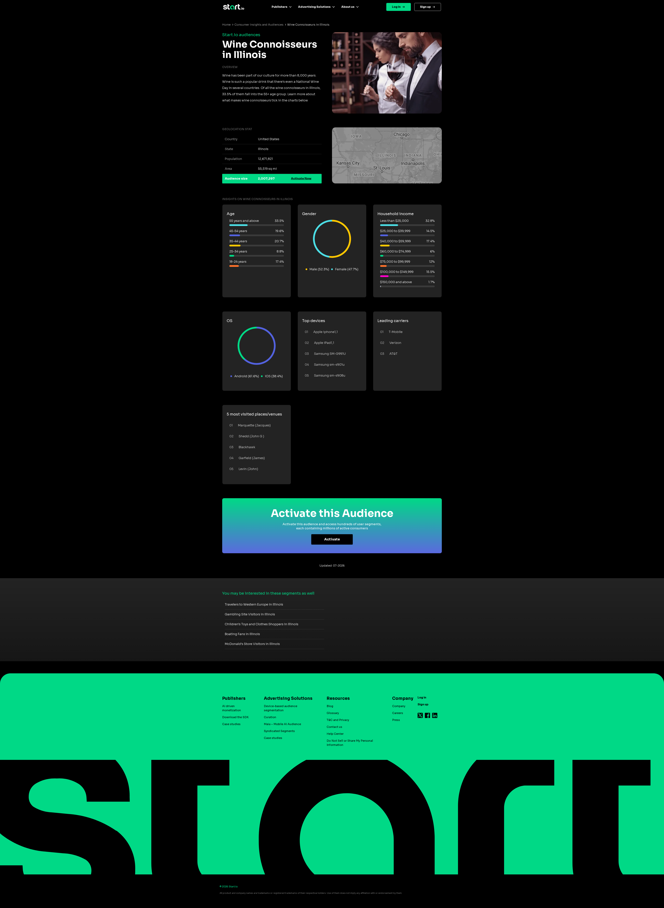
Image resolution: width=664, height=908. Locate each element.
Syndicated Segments (279, 731)
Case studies (231, 724)
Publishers (279, 7)
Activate (332, 539)
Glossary (333, 713)
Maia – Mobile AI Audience (282, 724)
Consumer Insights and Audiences (258, 24)
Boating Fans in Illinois (242, 634)
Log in (396, 7)
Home (226, 24)
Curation (270, 717)
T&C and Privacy (338, 720)
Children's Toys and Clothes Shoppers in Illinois (261, 624)
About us (347, 7)
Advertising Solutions (314, 7)
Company (398, 706)
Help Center (335, 734)
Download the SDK (235, 717)
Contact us (334, 727)
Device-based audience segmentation (280, 708)
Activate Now (301, 178)
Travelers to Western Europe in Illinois (254, 604)
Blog (330, 706)
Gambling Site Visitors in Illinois (250, 614)
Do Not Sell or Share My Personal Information (350, 743)
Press (396, 720)
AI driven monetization (231, 708)
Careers (397, 713)
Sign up (425, 7)
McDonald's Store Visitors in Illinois (252, 644)
